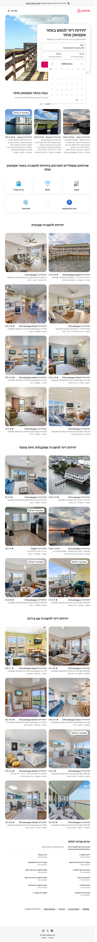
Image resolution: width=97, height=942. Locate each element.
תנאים (43, 938)
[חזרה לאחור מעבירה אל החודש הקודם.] (81, 64)
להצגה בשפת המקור (33, 3)
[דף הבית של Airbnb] (83, 11)
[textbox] (75, 56)
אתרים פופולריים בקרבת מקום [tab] (53, 847)
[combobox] (63, 47)
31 (77, 100)
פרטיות (51, 938)
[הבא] (41, 104)
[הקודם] (54, 104)
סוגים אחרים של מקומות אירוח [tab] (79, 847)
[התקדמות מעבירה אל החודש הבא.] (52, 64)
